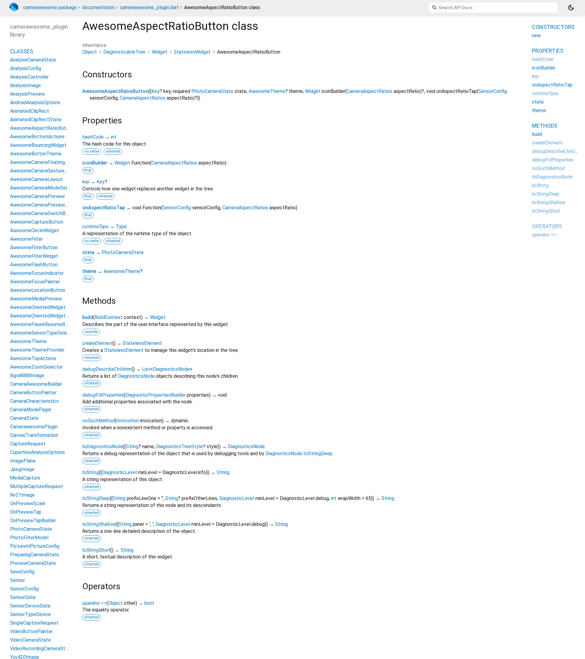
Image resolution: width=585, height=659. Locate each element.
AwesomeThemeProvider (37, 350)
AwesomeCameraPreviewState (43, 204)
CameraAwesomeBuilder (36, 384)
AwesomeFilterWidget (34, 256)
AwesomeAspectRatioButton (115, 91)
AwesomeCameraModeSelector (44, 187)
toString (90, 472)
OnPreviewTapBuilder (33, 520)
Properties (547, 51)
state (88, 252)
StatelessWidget (192, 52)
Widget (159, 52)
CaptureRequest (27, 443)
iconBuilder (94, 163)
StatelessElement (142, 343)
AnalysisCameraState (33, 59)
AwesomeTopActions (33, 358)
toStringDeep (96, 498)
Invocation (127, 420)
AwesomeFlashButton (34, 264)
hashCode (93, 137)
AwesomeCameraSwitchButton (43, 213)
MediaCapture (25, 477)
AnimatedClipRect (29, 111)
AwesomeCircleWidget (34, 230)
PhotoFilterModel (29, 537)
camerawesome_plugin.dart (149, 7)
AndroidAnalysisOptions (35, 102)
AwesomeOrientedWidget (38, 307)
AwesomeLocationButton (37, 290)
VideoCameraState (30, 640)
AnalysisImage (25, 85)
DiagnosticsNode (171, 369)
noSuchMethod (98, 420)
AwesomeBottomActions (37, 136)
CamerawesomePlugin (34, 426)
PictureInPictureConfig (34, 546)
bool (149, 603)
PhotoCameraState (212, 91)
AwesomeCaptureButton (36, 222)
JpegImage (22, 469)
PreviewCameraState (33, 563)
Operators (547, 226)
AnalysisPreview (27, 94)
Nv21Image (22, 495)
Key (155, 91)
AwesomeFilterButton (34, 247)
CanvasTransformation (34, 435)
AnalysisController (29, 77)
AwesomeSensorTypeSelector (43, 332)
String (132, 446)
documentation (98, 7)
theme (89, 271)
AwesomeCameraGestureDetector (47, 170)
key (85, 182)
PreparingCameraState (34, 554)
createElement (97, 343)
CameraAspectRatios (369, 91)
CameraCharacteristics (34, 401)
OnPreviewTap (25, 512)
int (113, 137)
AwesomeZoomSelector (36, 367)
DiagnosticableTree (124, 52)
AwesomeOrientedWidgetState (44, 315)
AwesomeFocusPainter (35, 281)
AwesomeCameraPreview (37, 196)
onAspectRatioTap (103, 208)
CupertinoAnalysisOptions (37, 452)
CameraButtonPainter (33, 392)
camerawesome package (50, 7)
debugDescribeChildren (107, 369)
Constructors (553, 27)
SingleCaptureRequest (34, 622)
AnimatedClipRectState (36, 119)
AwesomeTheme (267, 91)
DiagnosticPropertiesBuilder (155, 395)
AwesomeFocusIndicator (37, 273)
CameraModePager (30, 409)
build (87, 317)
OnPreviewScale (27, 503)
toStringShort (96, 550)
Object (89, 52)
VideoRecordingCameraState (41, 648)
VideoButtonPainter (31, 631)
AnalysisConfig (25, 68)
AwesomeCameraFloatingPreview (46, 162)
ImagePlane (23, 460)
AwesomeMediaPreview (36, 298)
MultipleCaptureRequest (36, 486)
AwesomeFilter (26, 239)
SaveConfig (22, 571)
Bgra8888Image (27, 375)
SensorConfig (492, 91)
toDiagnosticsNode (102, 446)
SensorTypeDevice (30, 614)
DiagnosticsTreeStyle (179, 446)
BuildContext (108, 317)
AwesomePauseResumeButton (43, 324)
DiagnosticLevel (119, 472)
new (536, 35)
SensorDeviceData (30, 605)
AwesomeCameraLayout (36, 179)
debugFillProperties (103, 395)
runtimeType (95, 226)
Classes (21, 51)
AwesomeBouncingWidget (38, 145)
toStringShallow (99, 524)
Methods (545, 125)
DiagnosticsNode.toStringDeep (298, 453)
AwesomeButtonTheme (36, 153)
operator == (94, 603)
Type (121, 226)
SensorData (22, 597)
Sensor (17, 580)
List (146, 369)
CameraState (24, 418)
